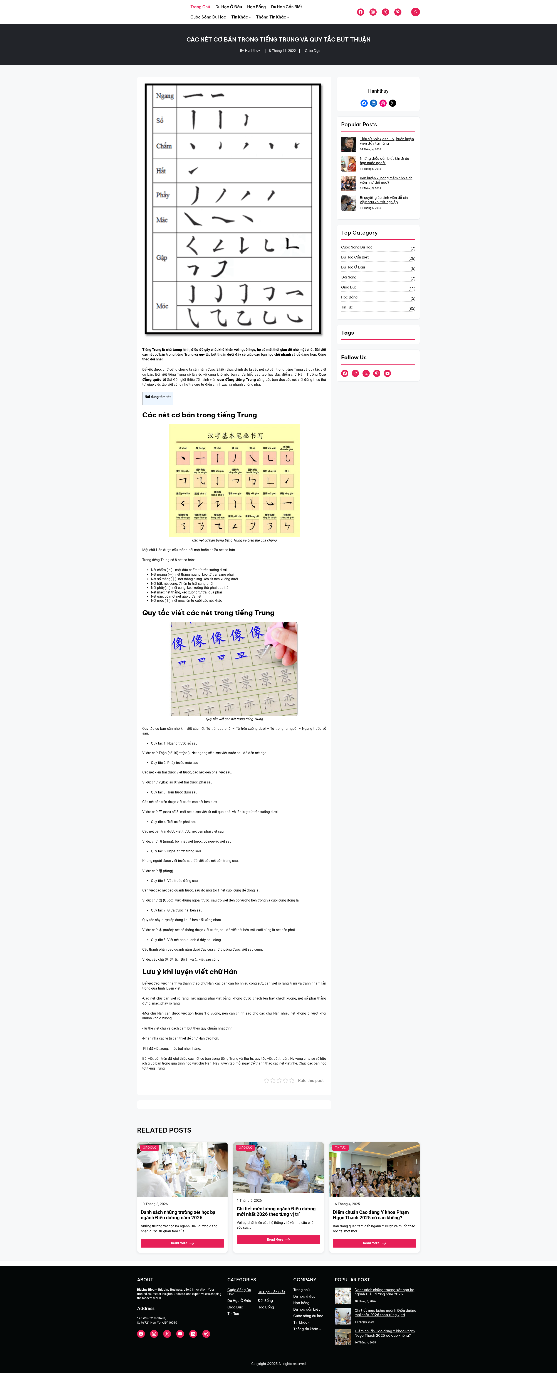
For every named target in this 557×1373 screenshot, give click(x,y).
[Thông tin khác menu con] (288, 17)
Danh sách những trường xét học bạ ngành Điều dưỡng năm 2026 (178, 1215)
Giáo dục (312, 50)
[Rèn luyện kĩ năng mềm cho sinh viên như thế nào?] (348, 184)
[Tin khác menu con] (250, 17)
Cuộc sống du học (356, 247)
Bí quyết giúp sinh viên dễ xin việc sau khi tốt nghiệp (384, 199)
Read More (179, 1243)
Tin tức (347, 307)
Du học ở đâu (353, 267)
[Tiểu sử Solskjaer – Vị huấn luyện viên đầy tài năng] (348, 145)
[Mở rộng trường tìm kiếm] (415, 12)
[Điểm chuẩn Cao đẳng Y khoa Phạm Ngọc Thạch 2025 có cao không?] (343, 1337)
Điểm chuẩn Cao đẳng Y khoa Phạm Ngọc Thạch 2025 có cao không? (371, 1215)
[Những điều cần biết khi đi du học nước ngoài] (348, 164)
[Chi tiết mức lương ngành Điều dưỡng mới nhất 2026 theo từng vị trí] (343, 1316)
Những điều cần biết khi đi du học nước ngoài (384, 160)
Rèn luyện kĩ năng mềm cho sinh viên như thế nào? (386, 180)
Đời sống (348, 277)
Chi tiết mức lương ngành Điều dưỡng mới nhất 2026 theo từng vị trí (276, 1211)
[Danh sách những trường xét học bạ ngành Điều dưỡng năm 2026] (343, 1296)
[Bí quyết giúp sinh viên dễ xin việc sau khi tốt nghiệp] (348, 203)
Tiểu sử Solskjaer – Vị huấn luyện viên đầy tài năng (387, 141)
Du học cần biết (355, 257)
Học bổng (349, 297)
